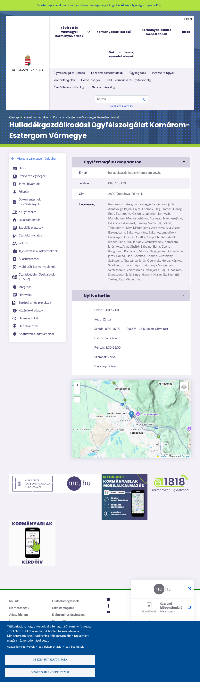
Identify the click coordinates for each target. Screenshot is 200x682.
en (190, 19)
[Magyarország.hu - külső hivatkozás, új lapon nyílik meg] (162, 589)
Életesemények (102, 87)
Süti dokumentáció (49, 646)
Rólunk (14, 601)
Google (186, 456)
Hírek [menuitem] (186, 32)
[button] (131, 162)
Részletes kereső (121, 106)
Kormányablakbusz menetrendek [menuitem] (156, 32)
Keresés (143, 100)
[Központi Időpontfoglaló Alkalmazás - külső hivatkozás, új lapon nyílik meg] (162, 608)
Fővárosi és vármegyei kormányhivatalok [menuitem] (69, 32)
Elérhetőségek (90, 80)
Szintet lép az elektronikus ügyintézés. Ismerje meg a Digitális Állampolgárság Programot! (98, 5)
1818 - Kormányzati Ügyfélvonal (128, 80)
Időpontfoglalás (64, 80)
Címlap (14, 117)
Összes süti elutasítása (50, 659)
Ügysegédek (137, 73)
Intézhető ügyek (163, 73)
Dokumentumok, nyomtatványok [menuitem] (121, 54)
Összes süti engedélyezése (50, 672)
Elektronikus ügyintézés (68, 614)
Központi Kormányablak (107, 73)
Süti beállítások (74, 646)
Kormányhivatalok (27, 70)
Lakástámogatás (63, 608)
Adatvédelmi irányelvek (21, 646)
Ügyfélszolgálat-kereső (69, 73)
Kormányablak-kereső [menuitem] (113, 32)
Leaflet (163, 456)
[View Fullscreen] (77, 400)
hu (185, 19)
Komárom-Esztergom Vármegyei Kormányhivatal (86, 117)
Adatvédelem (18, 614)
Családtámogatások (68, 87)
